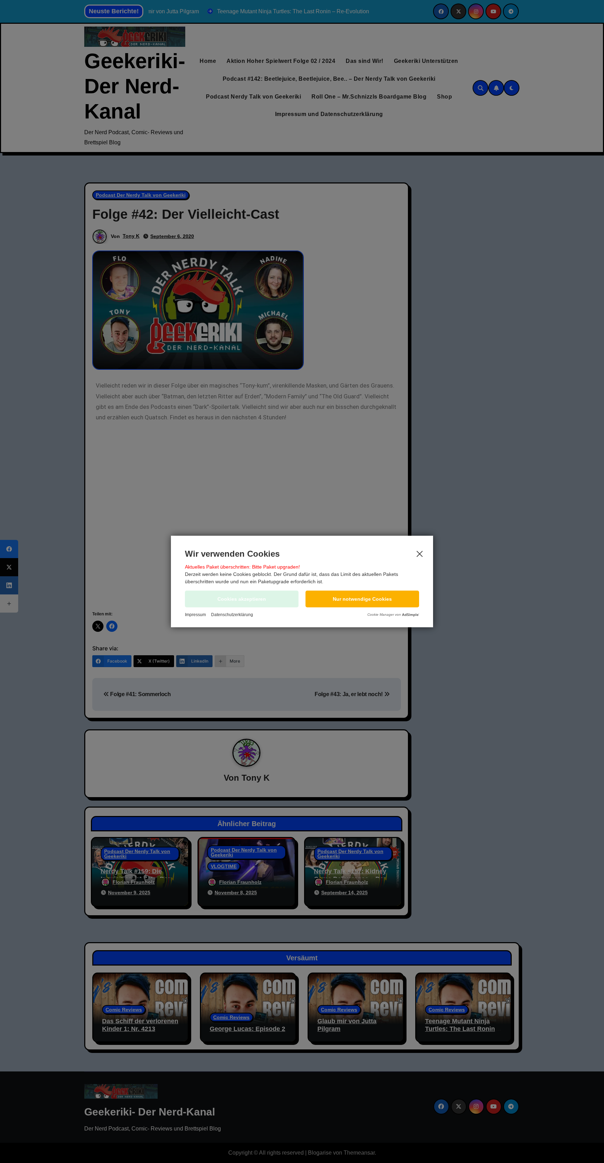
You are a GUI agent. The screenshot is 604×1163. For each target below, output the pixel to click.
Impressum (195, 614)
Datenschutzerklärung (232, 614)
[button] (362, 599)
